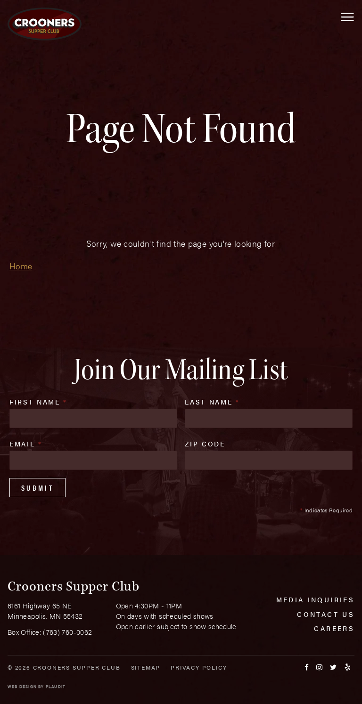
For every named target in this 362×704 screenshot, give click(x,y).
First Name (38, 401)
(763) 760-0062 (67, 632)
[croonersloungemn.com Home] (45, 24)
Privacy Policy (199, 667)
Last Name (212, 401)
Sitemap (146, 667)
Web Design (22, 686)
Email (25, 443)
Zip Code (205, 443)
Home (20, 266)
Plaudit (56, 686)
